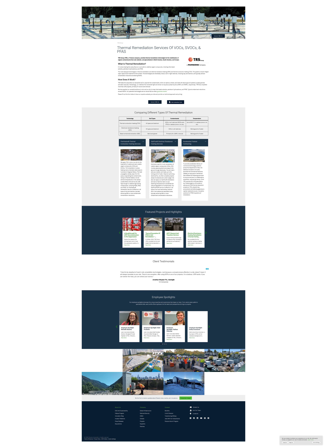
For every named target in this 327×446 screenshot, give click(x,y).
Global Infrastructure (145, 415)
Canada (142, 423)
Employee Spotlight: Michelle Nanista (127, 333)
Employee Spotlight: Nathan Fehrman (172, 334)
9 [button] (169, 249)
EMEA (141, 420)
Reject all (291, 442)
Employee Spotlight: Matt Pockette (152, 333)
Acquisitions (118, 428)
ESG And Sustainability (121, 415)
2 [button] (157, 249)
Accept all (285, 442)
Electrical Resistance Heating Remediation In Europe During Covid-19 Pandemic (152, 235)
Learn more (310, 440)
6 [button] (164, 249)
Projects (142, 426)
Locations (195, 418)
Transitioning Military (171, 420)
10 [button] (171, 249)
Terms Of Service (88, 443)
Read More (127, 243)
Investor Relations (120, 423)
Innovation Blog (119, 420)
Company (143, 412)
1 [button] (155, 249)
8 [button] (167, 249)
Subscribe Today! (185, 402)
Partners (142, 431)
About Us (118, 412)
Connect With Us (218, 36)
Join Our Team (196, 415)
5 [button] (162, 249)
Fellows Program (119, 418)
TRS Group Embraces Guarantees (173, 234)
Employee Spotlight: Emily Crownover (195, 333)
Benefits (167, 415)
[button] (143, 141)
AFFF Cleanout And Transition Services (130, 234)
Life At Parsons (169, 418)
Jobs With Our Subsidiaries (172, 423)
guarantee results (162, 91)
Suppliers (142, 428)
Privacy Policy (97, 443)
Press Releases (119, 426)
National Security (144, 418)
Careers (167, 412)
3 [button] (159, 249)
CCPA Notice (104, 443)
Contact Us (196, 411)
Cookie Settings (112, 443)
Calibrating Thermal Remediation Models (194, 234)
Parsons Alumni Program (171, 426)
